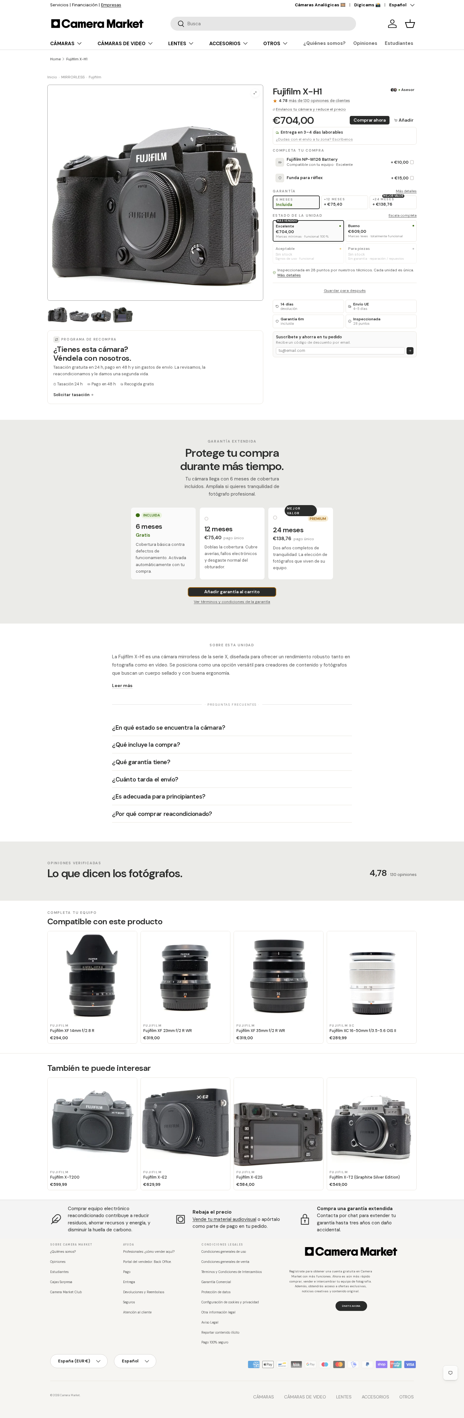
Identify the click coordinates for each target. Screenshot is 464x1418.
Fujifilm (95, 77)
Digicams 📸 (367, 5)
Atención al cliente (137, 1312)
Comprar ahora (369, 120)
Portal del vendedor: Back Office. (147, 1262)
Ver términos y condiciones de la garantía (232, 601)
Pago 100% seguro (214, 1342)
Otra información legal (218, 1312)
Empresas (111, 5)
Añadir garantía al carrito (232, 591)
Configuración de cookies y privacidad (230, 1302)
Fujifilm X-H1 (76, 59)
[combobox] (263, 24)
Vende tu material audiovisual (224, 1219)
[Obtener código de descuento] (410, 350)
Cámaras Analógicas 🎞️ (320, 5)
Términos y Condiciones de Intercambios (231, 1272)
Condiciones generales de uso (223, 1252)
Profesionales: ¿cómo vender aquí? (149, 1252)
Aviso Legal (209, 1322)
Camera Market (70, 1395)
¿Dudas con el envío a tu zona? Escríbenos (314, 139)
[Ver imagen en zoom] (255, 93)
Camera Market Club (66, 1292)
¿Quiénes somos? (324, 43)
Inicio (52, 77)
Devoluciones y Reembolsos (143, 1292)
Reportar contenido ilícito (220, 1333)
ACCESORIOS (225, 43)
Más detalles (406, 191)
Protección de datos (215, 1292)
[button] (410, 24)
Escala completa (403, 215)
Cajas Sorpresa (61, 1282)
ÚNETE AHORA (351, 1305)
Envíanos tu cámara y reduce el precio (311, 109)
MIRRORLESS (73, 77)
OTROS (271, 43)
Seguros (129, 1302)
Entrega (129, 1282)
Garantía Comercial (216, 1282)
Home (55, 59)
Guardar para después (345, 290)
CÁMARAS (62, 43)
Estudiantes (399, 43)
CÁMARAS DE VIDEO (122, 43)
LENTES (177, 43)
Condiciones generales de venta (225, 1262)
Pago (126, 1272)
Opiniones (365, 43)
